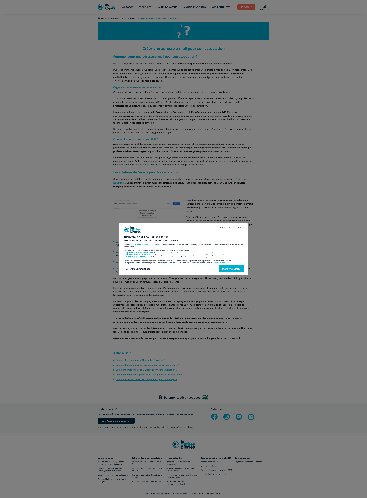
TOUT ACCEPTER (232, 269)
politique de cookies (220, 263)
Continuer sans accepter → (230, 227)
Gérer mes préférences (138, 269)
